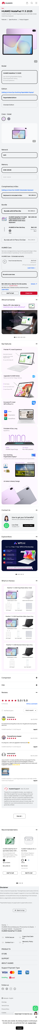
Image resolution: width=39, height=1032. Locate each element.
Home (4, 925)
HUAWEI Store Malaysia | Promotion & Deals (18, 927)
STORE (4, 954)
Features (4, 19)
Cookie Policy (32, 1023)
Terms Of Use (5, 1005)
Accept (19, 1028)
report (35, 729)
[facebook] (3, 989)
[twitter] (7, 989)
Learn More (31, 268)
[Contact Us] (19, 522)
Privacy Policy (5, 1009)
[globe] (2, 998)
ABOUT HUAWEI (8, 963)
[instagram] (11, 989)
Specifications (13, 19)
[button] (27, 3)
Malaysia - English (8, 998)
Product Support (24, 19)
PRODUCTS (6, 949)
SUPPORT (5, 958)
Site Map (4, 1002)
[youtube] (15, 989)
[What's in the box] (19, 627)
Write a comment (31, 704)
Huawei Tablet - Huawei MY (12, 929)
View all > (19, 816)
